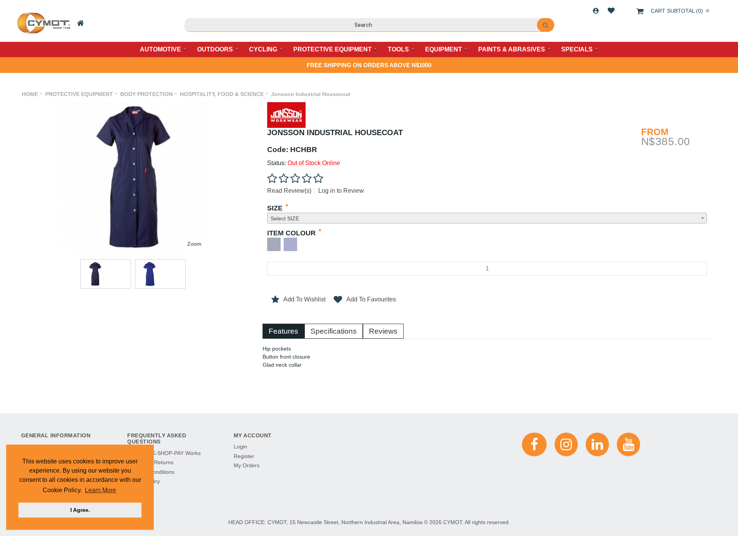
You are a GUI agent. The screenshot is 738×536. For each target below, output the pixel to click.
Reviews (383, 331)
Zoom (194, 244)
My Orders (246, 465)
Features (283, 331)
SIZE (275, 208)
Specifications (334, 331)
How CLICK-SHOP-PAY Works (164, 453)
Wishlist (611, 11)
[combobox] (487, 218)
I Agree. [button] (80, 510)
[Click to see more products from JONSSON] (286, 115)
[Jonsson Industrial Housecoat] (133, 106)
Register (244, 456)
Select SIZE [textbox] (285, 218)
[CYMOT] (43, 23)
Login (595, 11)
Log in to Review (341, 190)
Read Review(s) (289, 190)
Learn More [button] (100, 490)
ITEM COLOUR (291, 233)
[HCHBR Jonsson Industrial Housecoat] (106, 273)
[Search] (545, 25)
